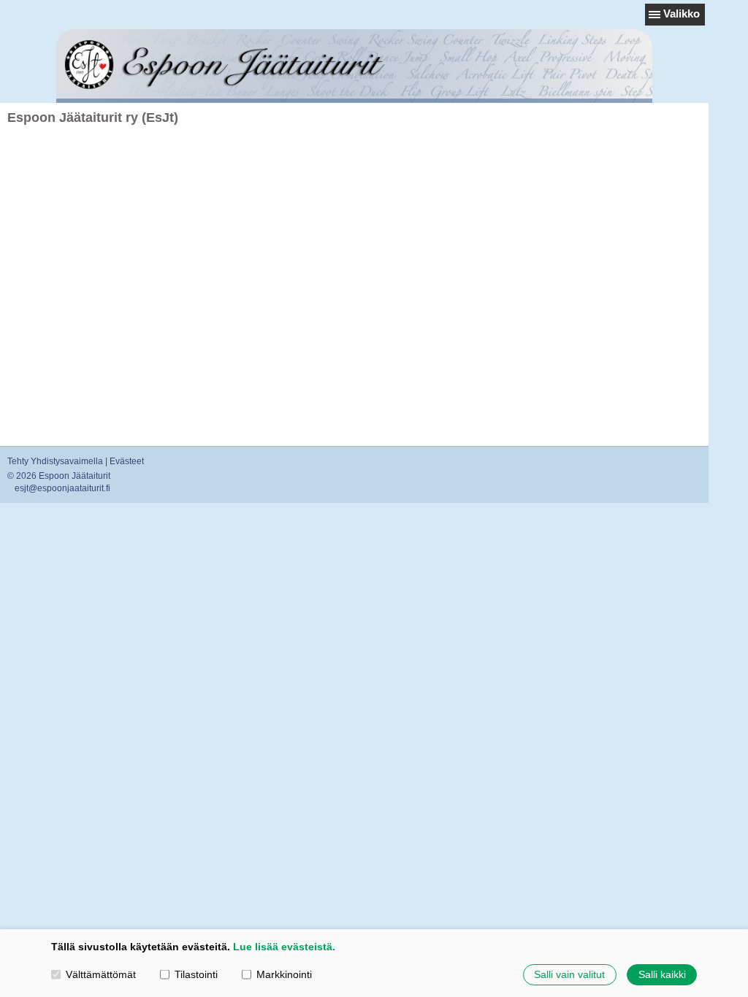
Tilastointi (196, 974)
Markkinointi (284, 974)
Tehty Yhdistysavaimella (55, 461)
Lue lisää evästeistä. (284, 946)
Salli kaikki (662, 974)
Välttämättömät (101, 974)
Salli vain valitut (569, 974)
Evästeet (127, 461)
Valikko (681, 13)
